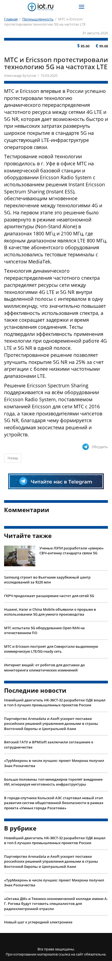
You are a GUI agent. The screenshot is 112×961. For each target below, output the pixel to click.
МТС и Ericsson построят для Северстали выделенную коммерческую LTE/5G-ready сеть (51, 649)
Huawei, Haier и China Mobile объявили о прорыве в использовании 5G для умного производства (50, 612)
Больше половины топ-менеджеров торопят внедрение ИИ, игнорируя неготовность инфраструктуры (53, 782)
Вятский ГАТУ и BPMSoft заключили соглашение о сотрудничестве (48, 745)
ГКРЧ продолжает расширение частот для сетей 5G (49, 595)
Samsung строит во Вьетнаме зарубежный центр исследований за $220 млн (47, 580)
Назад (13, 457)
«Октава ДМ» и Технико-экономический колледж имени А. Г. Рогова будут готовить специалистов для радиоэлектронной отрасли (56, 903)
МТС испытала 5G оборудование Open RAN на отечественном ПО (44, 630)
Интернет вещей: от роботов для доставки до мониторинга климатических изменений (44, 667)
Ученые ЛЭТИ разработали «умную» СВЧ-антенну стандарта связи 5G (71, 551)
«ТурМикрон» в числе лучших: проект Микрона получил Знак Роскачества (54, 763)
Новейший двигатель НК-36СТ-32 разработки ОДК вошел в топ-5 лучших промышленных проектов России (54, 703)
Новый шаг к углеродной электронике (38, 922)
